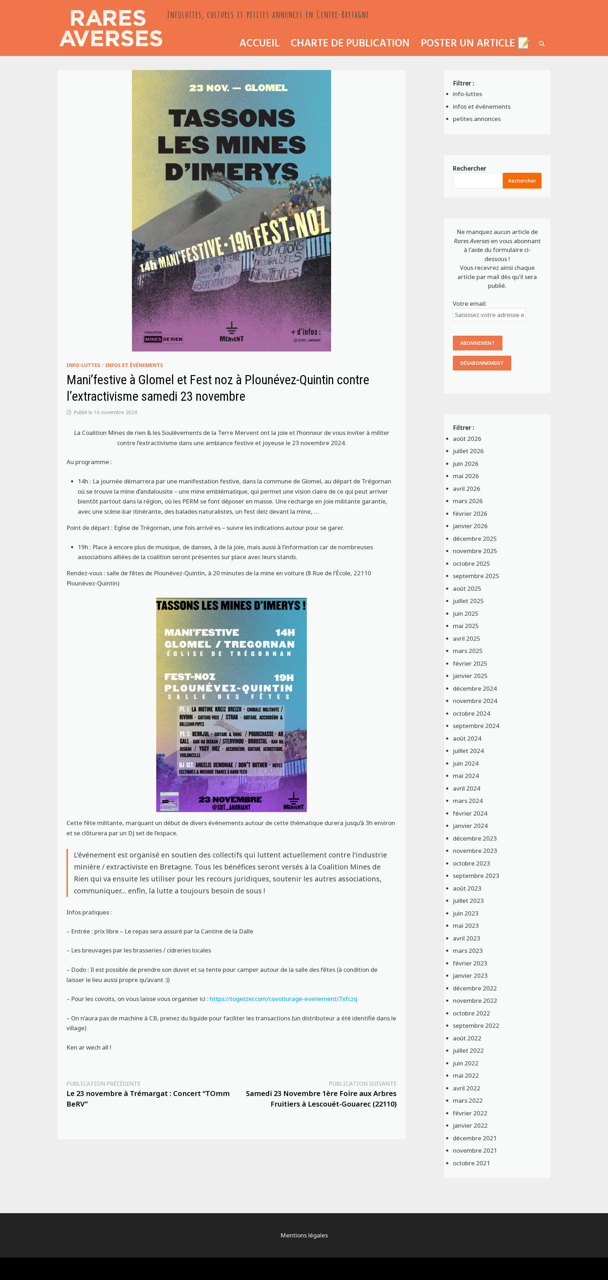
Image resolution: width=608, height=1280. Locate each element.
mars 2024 (468, 801)
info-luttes (83, 365)
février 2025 (470, 663)
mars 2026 (468, 501)
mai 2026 (466, 476)
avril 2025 (466, 638)
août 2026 (467, 439)
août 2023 (467, 888)
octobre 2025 (471, 563)
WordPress (108, 1269)
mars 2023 (468, 950)
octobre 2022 (471, 1013)
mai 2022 (466, 1075)
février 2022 (470, 1113)
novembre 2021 (475, 1150)
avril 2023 (466, 938)
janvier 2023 (470, 975)
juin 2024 (466, 763)
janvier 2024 (470, 826)
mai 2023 (466, 925)
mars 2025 (468, 651)
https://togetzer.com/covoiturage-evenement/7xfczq (283, 999)
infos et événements (134, 365)
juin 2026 (466, 464)
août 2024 (467, 738)
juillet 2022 (468, 1050)
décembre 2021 (475, 1138)
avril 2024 (466, 788)
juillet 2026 (468, 451)
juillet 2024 (468, 751)
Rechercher (469, 168)
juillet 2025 (468, 601)
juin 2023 (466, 913)
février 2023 (470, 963)
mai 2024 (466, 776)
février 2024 (470, 813)
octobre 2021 (471, 1163)
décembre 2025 (475, 538)
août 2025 (467, 588)
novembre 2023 (475, 851)
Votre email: (470, 303)
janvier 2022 (470, 1125)
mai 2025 (466, 626)
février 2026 (470, 513)
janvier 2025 (470, 676)
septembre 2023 (476, 876)
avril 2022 (466, 1088)
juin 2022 (466, 1063)
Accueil (259, 43)
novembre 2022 (475, 1000)
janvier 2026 (470, 526)
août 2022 (467, 1038)
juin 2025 (466, 613)
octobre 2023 (471, 863)
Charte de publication (350, 43)
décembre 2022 (475, 988)
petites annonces (477, 119)
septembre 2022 (476, 1025)
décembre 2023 (475, 838)
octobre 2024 (471, 713)
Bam (136, 1269)
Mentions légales (304, 1235)
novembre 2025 (475, 551)
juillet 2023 (468, 900)
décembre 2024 (475, 688)
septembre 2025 (476, 576)
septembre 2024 (476, 726)
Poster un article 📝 (476, 43)
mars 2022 (468, 1100)
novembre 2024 (475, 701)
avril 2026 (466, 488)
